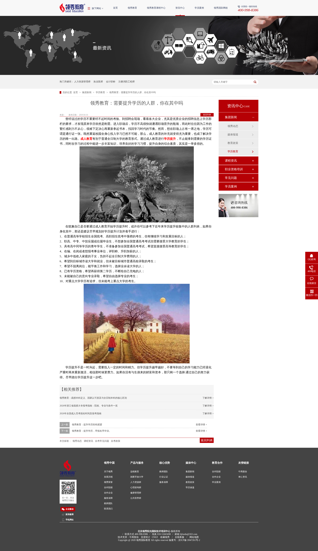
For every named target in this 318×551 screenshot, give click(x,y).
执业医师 (98, 81)
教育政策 (233, 143)
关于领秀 (108, 471)
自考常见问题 (102, 441)
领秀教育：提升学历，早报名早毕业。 (91, 431)
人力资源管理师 (82, 81)
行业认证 (163, 477)
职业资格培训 (234, 169)
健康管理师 (135, 492)
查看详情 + (201, 424)
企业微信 (70, 509)
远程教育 (134, 471)
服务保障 (108, 498)
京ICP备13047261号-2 (189, 540)
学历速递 (190, 487)
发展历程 (108, 477)
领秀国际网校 (221, 8)
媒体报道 (233, 134)
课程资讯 (88, 441)
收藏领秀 (165, 537)
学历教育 (101, 92)
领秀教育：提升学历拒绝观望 (87, 424)
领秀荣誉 (108, 482)
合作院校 (108, 487)
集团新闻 (87, 92)
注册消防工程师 (126, 81)
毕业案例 (216, 482)
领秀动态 (77, 441)
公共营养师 (135, 498)
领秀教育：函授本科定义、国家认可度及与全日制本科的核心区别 (93, 398)
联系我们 (108, 508)
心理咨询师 (135, 487)
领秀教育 (132, 8)
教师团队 (108, 503)
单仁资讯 (242, 477)
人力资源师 (135, 482)
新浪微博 (70, 514)
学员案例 (199, 8)
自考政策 (115, 441)
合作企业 (108, 492)
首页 (115, 8)
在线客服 (179, 537)
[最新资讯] (159, 74)
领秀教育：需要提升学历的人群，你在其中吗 (132, 92)
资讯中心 (180, 8)
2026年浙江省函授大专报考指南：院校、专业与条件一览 (89, 405)
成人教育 (86, 138)
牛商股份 (242, 471)
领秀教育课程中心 (156, 8)
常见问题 (231, 178)
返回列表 (207, 115)
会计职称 (110, 81)
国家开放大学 (136, 477)
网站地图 (194, 537)
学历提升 (170, 138)
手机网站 (70, 520)
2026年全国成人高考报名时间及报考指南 (80, 413)
